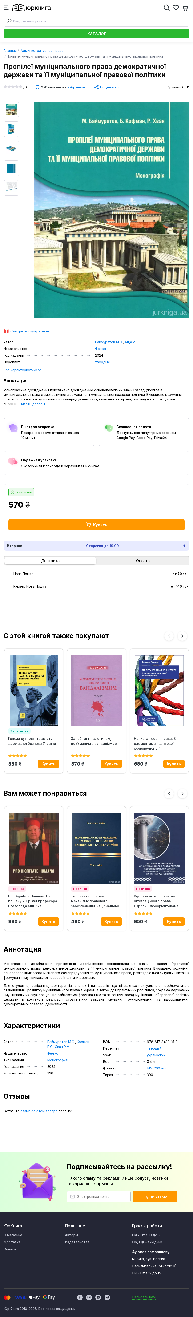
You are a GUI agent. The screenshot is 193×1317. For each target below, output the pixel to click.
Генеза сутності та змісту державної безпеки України (32, 740)
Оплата (143, 560)
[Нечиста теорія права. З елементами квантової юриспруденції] (159, 690)
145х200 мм (156, 1068)
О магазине (13, 1235)
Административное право (42, 51)
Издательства (77, 1242)
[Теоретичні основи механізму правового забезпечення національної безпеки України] (96, 848)
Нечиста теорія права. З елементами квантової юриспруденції (155, 743)
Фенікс (100, 349)
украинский (156, 1055)
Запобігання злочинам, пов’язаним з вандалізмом (94, 740)
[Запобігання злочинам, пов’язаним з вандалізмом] (96, 690)
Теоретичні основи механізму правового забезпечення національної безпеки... (95, 901)
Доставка (50, 560)
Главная (10, 51)
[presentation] (169, 636)
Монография (57, 1060)
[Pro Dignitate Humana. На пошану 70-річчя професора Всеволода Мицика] (33, 848)
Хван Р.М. (62, 1047)
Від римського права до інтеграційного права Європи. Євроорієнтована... (157, 901)
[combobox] (96, 21)
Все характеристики (21, 370)
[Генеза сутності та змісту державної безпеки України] (33, 690)
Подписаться (155, 1196)
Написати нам (144, 1297)
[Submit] (8, 21)
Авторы (71, 1235)
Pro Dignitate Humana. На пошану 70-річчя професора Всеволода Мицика (32, 901)
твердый (102, 362)
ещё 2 (130, 342)
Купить (100, 524)
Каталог (96, 33)
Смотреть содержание (29, 331)
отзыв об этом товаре (39, 1111)
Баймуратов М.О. (109, 342)
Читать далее (32, 404)
